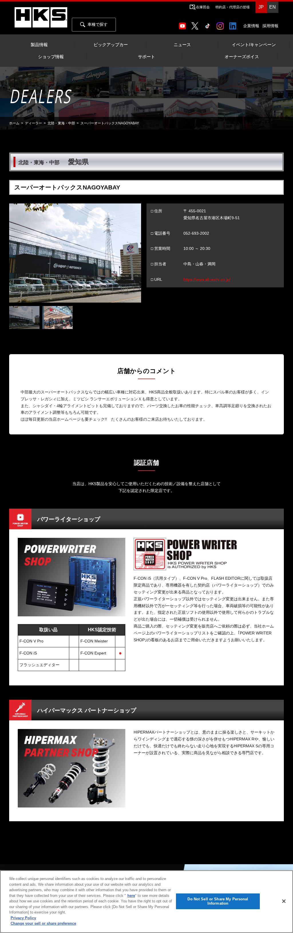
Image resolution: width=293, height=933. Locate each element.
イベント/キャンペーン (254, 44)
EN (272, 7)
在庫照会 (203, 7)
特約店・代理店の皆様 (232, 7)
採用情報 (270, 25)
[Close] (284, 901)
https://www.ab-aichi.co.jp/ (206, 279)
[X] (196, 24)
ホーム (14, 123)
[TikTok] (208, 24)
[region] (146, 901)
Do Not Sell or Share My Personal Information (217, 901)
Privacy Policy (23, 918)
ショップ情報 (51, 56)
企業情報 (251, 25)
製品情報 (39, 44)
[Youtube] (183, 24)
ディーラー (33, 123)
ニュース (182, 44)
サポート (146, 56)
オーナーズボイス (242, 56)
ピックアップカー (111, 44)
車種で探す (98, 24)
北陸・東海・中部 (61, 123)
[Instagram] (221, 24)
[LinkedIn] (234, 24)
